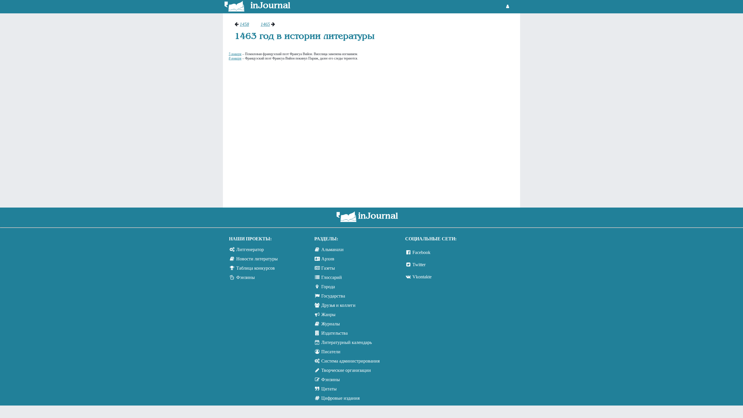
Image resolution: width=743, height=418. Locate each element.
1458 (244, 24)
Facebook (421, 252)
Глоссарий (331, 277)
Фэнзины (245, 277)
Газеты (328, 268)
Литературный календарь (346, 342)
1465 (265, 24)
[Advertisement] (486, 109)
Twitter (418, 264)
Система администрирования (350, 360)
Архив (327, 258)
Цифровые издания (340, 398)
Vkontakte (422, 276)
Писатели (330, 351)
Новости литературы (257, 258)
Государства (333, 295)
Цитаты (329, 388)
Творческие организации (346, 370)
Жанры (328, 314)
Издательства (334, 333)
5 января (235, 54)
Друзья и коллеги (338, 305)
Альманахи (332, 249)
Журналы (330, 323)
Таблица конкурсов (255, 268)
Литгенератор (250, 249)
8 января (235, 58)
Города (328, 286)
